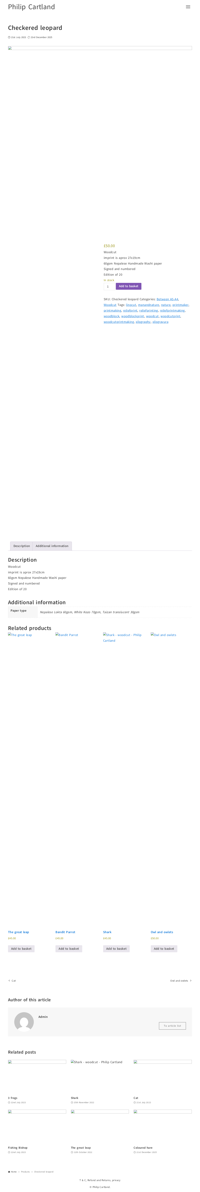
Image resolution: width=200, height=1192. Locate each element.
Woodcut (110, 305)
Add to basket (128, 286)
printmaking (112, 310)
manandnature (148, 305)
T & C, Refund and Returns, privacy (100, 1180)
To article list (172, 1025)
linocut (131, 305)
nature (166, 305)
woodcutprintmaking (119, 322)
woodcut (152, 316)
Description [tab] (21, 546)
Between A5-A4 (167, 299)
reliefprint (130, 310)
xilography (143, 322)
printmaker (180, 305)
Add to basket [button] (21, 949)
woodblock (112, 316)
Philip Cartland (31, 7)
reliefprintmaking (172, 310)
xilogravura (160, 322)
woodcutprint (170, 316)
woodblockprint (132, 316)
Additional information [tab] (52, 546)
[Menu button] (188, 7)
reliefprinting (148, 310)
